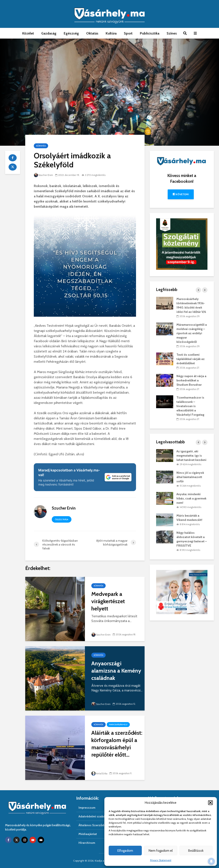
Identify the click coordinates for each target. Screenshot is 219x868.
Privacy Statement (160, 860)
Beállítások (196, 851)
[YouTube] (33, 840)
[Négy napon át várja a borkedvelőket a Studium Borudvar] (164, 380)
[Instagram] (24, 840)
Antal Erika (101, 773)
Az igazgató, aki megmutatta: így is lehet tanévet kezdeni (191, 455)
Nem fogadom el (161, 851)
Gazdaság (48, 33)
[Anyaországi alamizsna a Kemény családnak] (55, 678)
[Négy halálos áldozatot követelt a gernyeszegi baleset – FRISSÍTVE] (164, 537)
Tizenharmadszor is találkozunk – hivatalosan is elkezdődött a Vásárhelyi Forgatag (190, 406)
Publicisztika (149, 33)
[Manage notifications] (211, 861)
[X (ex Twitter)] (16, 840)
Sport (128, 33)
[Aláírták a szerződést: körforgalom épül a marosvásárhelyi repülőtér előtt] (55, 747)
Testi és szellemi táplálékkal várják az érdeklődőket (190, 359)
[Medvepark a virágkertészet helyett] (55, 609)
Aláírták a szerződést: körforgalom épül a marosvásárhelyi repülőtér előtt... (116, 743)
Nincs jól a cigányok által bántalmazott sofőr (190, 477)
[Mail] (41, 840)
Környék (41, 145)
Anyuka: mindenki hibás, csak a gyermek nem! (191, 498)
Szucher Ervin (45, 175)
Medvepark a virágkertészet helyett (108, 601)
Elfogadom (125, 851)
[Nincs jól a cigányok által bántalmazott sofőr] (164, 477)
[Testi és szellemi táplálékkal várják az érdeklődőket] (164, 358)
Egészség (71, 33)
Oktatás (92, 33)
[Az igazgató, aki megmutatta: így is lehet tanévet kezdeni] (164, 455)
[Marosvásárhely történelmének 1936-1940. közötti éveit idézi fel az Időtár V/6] (164, 303)
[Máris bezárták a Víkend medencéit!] (164, 520)
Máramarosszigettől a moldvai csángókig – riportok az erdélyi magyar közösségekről (191, 333)
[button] (210, 803)
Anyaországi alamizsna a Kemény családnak (116, 670)
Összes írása (61, 519)
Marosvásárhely (118, 724)
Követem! (182, 194)
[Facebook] (8, 840)
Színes (172, 33)
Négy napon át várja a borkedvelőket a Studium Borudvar (191, 380)
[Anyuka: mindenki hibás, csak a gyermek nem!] (164, 498)
